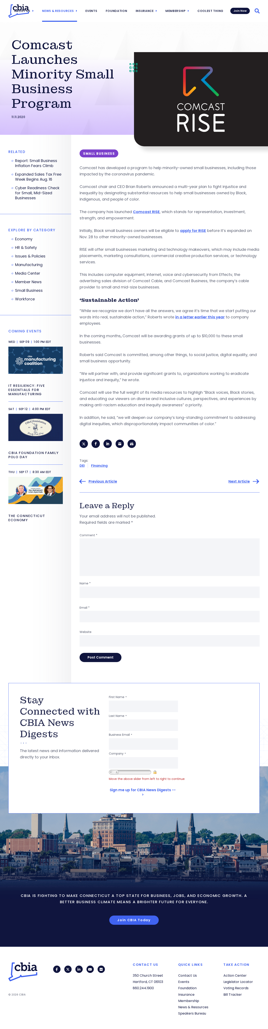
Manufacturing (29, 264)
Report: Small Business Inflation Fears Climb (36, 163)
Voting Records (236, 988)
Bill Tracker (232, 994)
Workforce (25, 299)
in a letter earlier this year (200, 317)
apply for (188, 230)
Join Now (240, 11)
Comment (88, 535)
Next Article (239, 481)
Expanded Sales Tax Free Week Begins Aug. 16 (38, 177)
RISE (202, 230)
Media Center (27, 273)
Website (85, 632)
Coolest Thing (210, 11)
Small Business (29, 290)
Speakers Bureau (192, 1013)
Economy (23, 239)
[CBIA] (18, 11)
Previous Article (103, 481)
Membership (175, 11)
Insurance (145, 11)
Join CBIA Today (134, 920)
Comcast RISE (146, 211)
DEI (82, 465)
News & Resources (58, 11)
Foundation (116, 11)
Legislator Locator (238, 981)
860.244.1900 (143, 988)
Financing (99, 465)
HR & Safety (26, 247)
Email (85, 608)
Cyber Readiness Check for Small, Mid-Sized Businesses (37, 193)
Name (85, 583)
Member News (28, 281)
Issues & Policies (30, 256)
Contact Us (187, 975)
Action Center (235, 975)
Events (91, 11)
